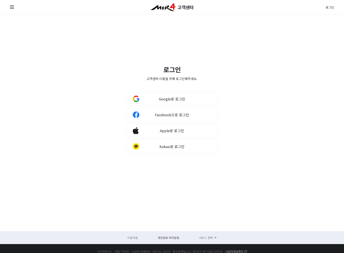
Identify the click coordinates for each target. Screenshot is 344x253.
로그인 (330, 7)
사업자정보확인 (234, 251)
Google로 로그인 (172, 98)
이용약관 (132, 238)
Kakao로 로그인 (172, 146)
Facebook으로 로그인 (172, 114)
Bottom (293, 216)
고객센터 (186, 7)
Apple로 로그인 (172, 130)
